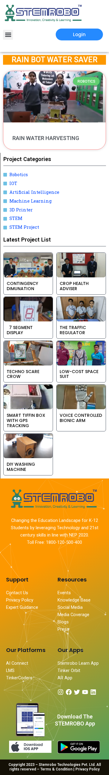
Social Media (70, 607)
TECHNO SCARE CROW (23, 374)
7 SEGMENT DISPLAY (20, 330)
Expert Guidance (22, 607)
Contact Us (17, 592)
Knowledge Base (74, 600)
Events (64, 592)
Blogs (64, 622)
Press (63, 629)
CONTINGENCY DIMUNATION (22, 286)
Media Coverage (73, 614)
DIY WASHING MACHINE (21, 466)
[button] (8, 35)
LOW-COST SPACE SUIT (79, 374)
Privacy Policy (19, 600)
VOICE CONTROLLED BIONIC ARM (81, 418)
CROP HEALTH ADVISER (74, 286)
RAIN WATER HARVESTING (45, 138)
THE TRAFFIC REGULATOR (73, 330)
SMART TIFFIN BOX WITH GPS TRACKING (26, 420)
